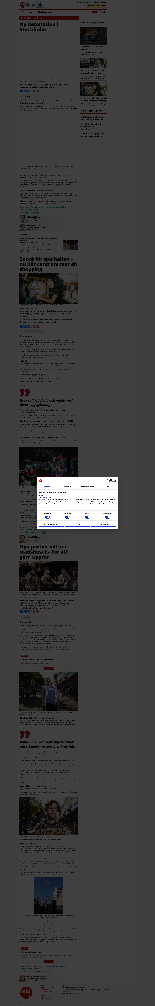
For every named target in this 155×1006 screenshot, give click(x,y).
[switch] (67, 517)
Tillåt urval (77, 524)
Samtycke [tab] (47, 486)
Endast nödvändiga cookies (51, 524)
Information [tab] (67, 486)
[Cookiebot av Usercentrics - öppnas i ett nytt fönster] (108, 480)
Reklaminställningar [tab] (87, 486)
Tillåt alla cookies (103, 524)
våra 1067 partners (45, 497)
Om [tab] (108, 486)
